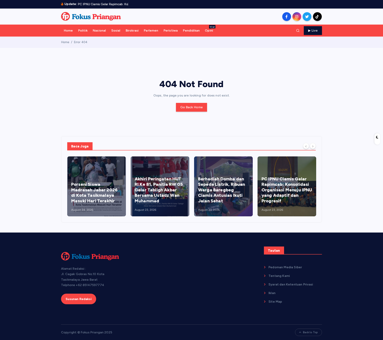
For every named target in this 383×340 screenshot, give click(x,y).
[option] (96, 186)
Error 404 (80, 42)
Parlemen (151, 30)
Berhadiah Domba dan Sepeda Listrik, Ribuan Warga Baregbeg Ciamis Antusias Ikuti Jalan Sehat (221, 190)
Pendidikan (191, 30)
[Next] (313, 146)
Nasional (99, 30)
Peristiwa (171, 30)
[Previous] (306, 146)
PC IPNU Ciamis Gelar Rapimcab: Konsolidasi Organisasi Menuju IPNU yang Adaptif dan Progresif (287, 190)
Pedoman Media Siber (285, 267)
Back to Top (310, 332)
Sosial (115, 30)
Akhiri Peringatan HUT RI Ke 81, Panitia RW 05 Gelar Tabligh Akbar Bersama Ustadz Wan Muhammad (159, 190)
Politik (83, 30)
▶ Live (313, 30)
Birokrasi (132, 30)
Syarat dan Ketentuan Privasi (290, 284)
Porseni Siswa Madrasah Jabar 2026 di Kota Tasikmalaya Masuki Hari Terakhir (94, 193)
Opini (210, 29)
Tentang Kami (279, 276)
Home (68, 30)
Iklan (271, 293)
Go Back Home (191, 107)
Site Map (275, 301)
